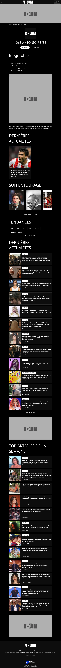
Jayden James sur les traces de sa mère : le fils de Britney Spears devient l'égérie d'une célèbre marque (36, 285)
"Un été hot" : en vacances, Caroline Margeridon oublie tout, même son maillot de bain (36, 485)
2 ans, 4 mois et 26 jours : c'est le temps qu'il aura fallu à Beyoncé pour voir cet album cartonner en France (35, 403)
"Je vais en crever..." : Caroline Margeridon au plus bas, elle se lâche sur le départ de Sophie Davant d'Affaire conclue (35, 604)
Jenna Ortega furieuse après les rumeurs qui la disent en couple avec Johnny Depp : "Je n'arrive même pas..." (36, 576)
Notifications (47, 652)
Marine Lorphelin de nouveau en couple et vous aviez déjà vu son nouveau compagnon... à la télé (36, 497)
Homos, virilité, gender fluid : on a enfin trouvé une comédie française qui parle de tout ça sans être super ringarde (36, 539)
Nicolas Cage (34, 228)
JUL (24, 228)
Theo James (14, 228)
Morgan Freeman (16, 232)
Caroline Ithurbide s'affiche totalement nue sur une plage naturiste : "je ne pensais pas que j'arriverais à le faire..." (36, 462)
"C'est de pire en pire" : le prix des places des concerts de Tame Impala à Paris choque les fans (36, 364)
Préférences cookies (30, 655)
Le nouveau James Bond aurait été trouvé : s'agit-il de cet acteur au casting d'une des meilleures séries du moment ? (35, 390)
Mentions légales (32, 650)
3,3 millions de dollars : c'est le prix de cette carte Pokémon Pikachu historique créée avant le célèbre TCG (36, 377)
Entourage (36, 47)
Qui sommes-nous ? (24, 650)
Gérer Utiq (53, 652)
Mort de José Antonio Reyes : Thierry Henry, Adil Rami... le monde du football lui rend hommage (20, 173)
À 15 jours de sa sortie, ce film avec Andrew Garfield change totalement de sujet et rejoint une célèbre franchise (36, 298)
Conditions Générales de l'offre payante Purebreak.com (31, 652)
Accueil (10, 24)
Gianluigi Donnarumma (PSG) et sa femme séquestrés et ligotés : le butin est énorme (34, 549)
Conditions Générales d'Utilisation (12, 650)
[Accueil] (28, 2)
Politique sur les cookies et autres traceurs (46, 650)
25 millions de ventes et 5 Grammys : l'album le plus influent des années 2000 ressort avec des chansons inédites (36, 337)
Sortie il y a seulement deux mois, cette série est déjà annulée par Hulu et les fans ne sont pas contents (36, 351)
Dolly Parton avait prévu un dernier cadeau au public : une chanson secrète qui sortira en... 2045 (36, 311)
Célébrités (15, 24)
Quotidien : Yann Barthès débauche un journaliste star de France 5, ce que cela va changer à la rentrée (34, 565)
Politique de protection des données (11, 652)
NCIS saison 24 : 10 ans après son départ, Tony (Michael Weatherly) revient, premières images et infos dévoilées (36, 271)
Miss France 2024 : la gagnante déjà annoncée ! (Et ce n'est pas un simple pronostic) (36, 510)
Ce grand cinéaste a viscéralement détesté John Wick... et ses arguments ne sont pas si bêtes (36, 526)
